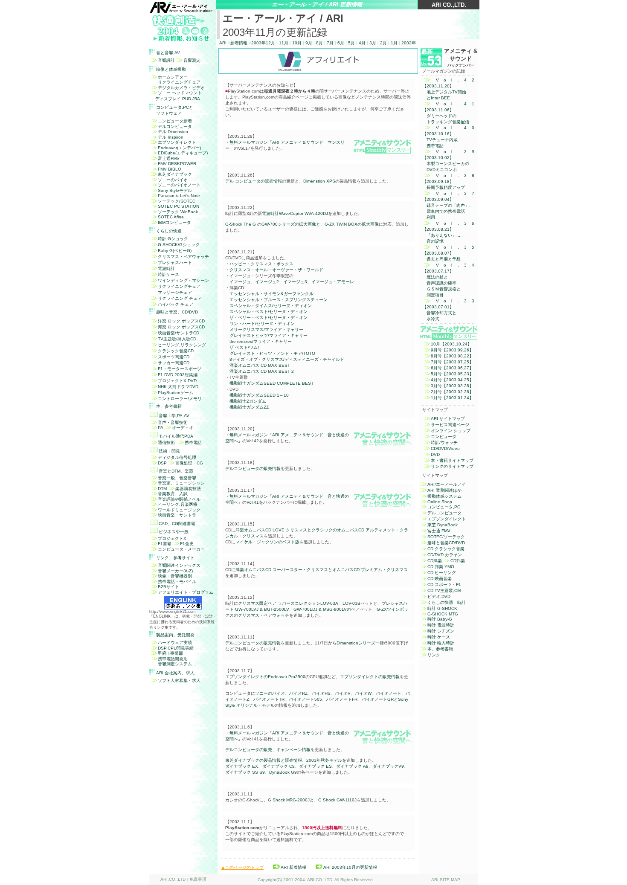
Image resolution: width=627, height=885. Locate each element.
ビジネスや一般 (174, 531)
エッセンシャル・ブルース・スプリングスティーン (278, 299)
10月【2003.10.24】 (451, 344)
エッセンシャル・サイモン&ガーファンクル (271, 293)
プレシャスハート (175, 262)
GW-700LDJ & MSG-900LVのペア (326, 609)
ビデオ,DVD (438, 596)
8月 (320, 43)
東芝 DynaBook (442, 524)
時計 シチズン (440, 631)
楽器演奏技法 (188, 488)
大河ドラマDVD (178, 386)
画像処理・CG (189, 463)
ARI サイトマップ (448, 418)
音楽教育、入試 (173, 493)
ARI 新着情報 (293, 867)
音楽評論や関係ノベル (179, 499)
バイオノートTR (268, 699)
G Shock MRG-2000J (289, 800)
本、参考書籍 (169, 406)
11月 (283, 43)
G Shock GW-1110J (337, 800)
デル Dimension (173, 131)
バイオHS (321, 693)
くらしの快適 (169, 231)
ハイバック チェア (175, 304)
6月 (340, 43)
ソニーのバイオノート (179, 185)
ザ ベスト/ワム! (244, 347)
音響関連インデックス (179, 565)
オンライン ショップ (450, 430)
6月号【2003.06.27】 (452, 368)
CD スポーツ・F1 (444, 584)
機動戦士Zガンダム (247, 401)
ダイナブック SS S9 (245, 772)
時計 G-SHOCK (442, 608)
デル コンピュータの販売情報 (253, 181)
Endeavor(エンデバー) (179, 147)
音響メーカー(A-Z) (175, 571)
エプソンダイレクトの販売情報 (370, 676)
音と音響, (168, 52)
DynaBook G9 (283, 772)
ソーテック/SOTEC (176, 201)
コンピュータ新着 (175, 121)
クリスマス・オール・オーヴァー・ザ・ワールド (276, 269)
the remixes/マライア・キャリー (260, 341)
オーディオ (182, 427)
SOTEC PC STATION (178, 206)
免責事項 (197, 879)
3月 (372, 43)
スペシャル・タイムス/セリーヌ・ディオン (270, 305)
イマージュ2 (267, 281)
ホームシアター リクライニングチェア (174, 80)
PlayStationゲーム (175, 392)
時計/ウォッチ (444, 442)
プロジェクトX (172, 538)
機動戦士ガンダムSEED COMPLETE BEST (271, 383)
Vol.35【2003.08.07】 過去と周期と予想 (448, 253)
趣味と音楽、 (177, 312)
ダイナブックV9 (388, 766)
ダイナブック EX (241, 766)
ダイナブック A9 (352, 766)
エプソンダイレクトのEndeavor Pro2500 (265, 676)
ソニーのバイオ (173, 179)
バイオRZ (298, 693)
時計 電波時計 (440, 625)
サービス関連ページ (450, 424)
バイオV (343, 693)
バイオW (363, 693)
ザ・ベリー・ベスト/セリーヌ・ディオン (268, 317)
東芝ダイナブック (175, 174)
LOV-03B (351, 603)
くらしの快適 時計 (446, 602)
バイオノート (388, 693)
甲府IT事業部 (170, 653)
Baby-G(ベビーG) (175, 250)
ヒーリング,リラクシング (182, 344)
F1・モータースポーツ (179, 368)
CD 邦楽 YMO (440, 566)
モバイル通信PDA (176, 436)
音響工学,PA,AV (174, 415)
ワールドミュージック (179, 510)
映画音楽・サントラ (177, 515)
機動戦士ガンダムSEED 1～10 (259, 395)
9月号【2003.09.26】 (452, 350)
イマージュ (240, 281)
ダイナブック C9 (278, 766)
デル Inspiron (170, 137)
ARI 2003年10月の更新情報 (350, 867)
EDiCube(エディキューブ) (183, 153)
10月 (297, 43)
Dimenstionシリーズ (356, 643)
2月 (383, 43)
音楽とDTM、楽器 (176, 471)
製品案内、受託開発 (175, 635)
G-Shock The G (240, 224)
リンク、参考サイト (175, 557)
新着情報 (238, 43)
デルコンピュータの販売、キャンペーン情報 (268, 749)
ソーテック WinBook (178, 211)
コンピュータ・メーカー (181, 549)
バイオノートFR (341, 699)
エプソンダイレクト (177, 142)
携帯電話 (193, 442)
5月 (351, 43)
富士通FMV (169, 158)
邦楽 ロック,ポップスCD (181, 327)
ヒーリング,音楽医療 (177, 504)
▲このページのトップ (242, 867)
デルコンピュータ (175, 126)
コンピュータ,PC (443, 507)
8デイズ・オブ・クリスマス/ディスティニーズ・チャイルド (286, 359)
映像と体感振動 (171, 69)
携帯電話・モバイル (177, 581)
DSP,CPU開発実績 (176, 648)
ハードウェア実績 (175, 642)
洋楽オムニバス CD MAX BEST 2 (261, 371)
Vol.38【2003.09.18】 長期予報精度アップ (448, 181)
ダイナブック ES (315, 766)
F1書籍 (164, 543)
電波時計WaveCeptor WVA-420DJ (295, 213)
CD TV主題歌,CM (444, 590)
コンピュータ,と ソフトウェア (174, 110)
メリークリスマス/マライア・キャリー (266, 329)
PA (160, 427)
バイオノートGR (378, 699)
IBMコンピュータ (174, 222)
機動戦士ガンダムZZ (249, 407)
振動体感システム (444, 496)
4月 (362, 43)
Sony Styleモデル (175, 190)
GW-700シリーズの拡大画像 (288, 224)
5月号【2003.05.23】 (452, 373)
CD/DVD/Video (445, 448)
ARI (222, 43)
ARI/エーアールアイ (446, 484)
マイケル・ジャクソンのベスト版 (267, 542)
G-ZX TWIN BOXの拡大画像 (352, 224)
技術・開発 (169, 451)
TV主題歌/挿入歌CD (177, 339)
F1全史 (187, 543)
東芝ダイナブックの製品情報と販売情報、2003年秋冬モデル (283, 760)
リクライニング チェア (180, 298)
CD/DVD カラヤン (444, 554)
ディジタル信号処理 (177, 457)
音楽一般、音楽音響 (177, 478)
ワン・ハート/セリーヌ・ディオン (262, 323)
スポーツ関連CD (173, 356)
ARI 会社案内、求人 (175, 672)
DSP (162, 463)
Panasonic (179, 195)
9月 (308, 43)
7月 (330, 43)
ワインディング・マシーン (183, 280)
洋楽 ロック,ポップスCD (181, 321)
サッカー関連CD (173, 362)
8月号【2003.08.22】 (452, 356)
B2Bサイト (168, 586)
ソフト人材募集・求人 (179, 680)
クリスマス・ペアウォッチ (183, 256)
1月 (394, 43)
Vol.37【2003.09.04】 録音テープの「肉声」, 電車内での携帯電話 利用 (448, 205)
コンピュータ (443, 436)
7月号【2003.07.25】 (452, 362)
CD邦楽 (457, 560)
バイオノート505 (305, 699)
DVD (435, 454)
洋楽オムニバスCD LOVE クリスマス (271, 530)
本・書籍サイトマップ (452, 460)
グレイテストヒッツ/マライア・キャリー (268, 335)
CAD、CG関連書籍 (177, 523)
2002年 (408, 43)
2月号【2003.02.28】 (452, 391)
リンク (433, 655)
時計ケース (168, 274)
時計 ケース (438, 637)
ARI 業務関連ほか (444, 490)
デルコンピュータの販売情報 (253, 468)
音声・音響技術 (173, 422)
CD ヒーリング (441, 572)
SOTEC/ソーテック (446, 536)
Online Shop (439, 501)
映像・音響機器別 (175, 576)
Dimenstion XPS (319, 181)
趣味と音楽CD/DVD (446, 542)
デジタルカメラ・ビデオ (181, 87)
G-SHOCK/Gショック (179, 244)
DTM (162, 488)
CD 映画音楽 (439, 578)
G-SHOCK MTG (442, 614)
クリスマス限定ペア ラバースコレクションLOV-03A (288, 603)
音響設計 (166, 60)
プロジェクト (177, 380)
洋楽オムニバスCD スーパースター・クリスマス (281, 569)
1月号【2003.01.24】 (452, 397)
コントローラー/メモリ (180, 398)
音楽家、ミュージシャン (181, 483)
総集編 (177, 374)
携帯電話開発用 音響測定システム (170, 661)
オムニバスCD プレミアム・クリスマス (370, 569)
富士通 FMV (438, 530)
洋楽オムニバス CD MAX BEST (259, 365)
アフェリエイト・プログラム (185, 592)
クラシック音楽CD (176, 350)
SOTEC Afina (171, 217)
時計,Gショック (173, 238)
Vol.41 (253, 502)
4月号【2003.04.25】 (452, 379)
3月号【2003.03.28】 (452, 385)
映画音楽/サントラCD (178, 333)
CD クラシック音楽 (445, 548)
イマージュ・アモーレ (332, 281)
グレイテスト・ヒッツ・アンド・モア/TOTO (272, 353)
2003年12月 (263, 43)
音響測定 (191, 60)
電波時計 (166, 268)
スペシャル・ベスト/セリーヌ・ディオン (268, 311)
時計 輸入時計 (440, 643)
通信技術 (166, 442)
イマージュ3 (295, 281)
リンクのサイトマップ (452, 466)
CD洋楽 (434, 560)
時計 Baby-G (439, 619)
